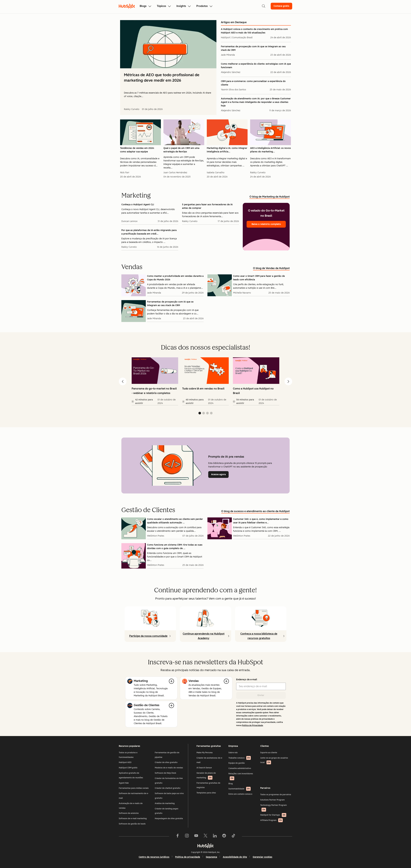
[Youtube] (196, 836)
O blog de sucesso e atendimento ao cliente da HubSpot (255, 511)
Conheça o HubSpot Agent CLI (137, 204)
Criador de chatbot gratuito (167, 788)
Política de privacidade (187, 857)
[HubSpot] (205, 845)
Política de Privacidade (252, 725)
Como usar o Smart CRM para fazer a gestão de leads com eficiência (259, 278)
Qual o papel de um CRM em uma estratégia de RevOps (181, 150)
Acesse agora (220, 474)
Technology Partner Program (273, 807)
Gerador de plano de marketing (206, 775)
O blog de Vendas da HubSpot (271, 268)
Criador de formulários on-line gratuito (169, 780)
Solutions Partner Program (272, 800)
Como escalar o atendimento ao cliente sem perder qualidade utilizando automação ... (175, 521)
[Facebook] (177, 836)
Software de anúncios (129, 813)
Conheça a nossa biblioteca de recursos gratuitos (258, 636)
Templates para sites (206, 793)
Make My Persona (205, 752)
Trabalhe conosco (239, 758)
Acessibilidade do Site (235, 857)
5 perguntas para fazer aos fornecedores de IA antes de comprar (207, 206)
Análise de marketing (165, 803)
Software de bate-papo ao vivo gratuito (169, 795)
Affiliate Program (271, 820)
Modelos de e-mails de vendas (169, 768)
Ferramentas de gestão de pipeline (167, 754)
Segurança (211, 857)
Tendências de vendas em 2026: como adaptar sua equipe (137, 150)
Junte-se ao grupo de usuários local (274, 760)
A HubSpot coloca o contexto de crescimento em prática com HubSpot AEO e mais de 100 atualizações (254, 31)
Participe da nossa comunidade (148, 635)
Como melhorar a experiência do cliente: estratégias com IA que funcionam (256, 66)
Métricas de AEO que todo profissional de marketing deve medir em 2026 (161, 77)
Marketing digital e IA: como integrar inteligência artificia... (227, 150)
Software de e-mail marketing (133, 818)
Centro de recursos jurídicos (154, 857)
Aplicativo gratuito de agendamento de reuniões (131, 775)
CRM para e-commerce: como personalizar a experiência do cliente (253, 83)
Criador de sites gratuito (166, 762)
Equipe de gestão (236, 763)
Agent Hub (124, 783)
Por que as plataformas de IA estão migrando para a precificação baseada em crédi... (149, 232)
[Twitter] (205, 836)
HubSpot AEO (125, 762)
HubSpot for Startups (272, 815)
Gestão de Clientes (146, 705)
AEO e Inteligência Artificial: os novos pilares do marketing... (270, 150)
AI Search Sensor (204, 768)
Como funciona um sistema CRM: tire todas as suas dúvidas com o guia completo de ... (174, 546)
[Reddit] (224, 836)
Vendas (193, 681)
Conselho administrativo (239, 768)
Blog (230, 783)
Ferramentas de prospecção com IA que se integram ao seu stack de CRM (253, 48)
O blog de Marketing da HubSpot (269, 196)
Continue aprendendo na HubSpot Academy (203, 636)
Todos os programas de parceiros (275, 794)
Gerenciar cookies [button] (262, 857)
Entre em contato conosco (240, 794)
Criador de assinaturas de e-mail (210, 760)
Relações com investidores (240, 776)
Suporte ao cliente (268, 752)
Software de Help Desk (165, 773)
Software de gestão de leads (132, 824)
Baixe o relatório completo (266, 224)
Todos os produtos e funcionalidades (128, 754)
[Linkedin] (215, 836)
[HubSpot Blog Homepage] (127, 6)
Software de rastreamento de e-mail (134, 795)
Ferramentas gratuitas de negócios (208, 785)
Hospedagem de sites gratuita (169, 818)
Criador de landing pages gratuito (166, 811)
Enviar (261, 695)
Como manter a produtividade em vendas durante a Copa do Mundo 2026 (175, 278)
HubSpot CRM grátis (128, 768)
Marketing (141, 681)
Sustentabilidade (239, 789)
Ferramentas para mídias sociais (134, 788)
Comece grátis (281, 6)
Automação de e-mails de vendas (131, 805)
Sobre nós (233, 752)
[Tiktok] (233, 836)
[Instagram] (187, 836)
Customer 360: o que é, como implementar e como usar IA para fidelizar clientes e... (260, 521)
